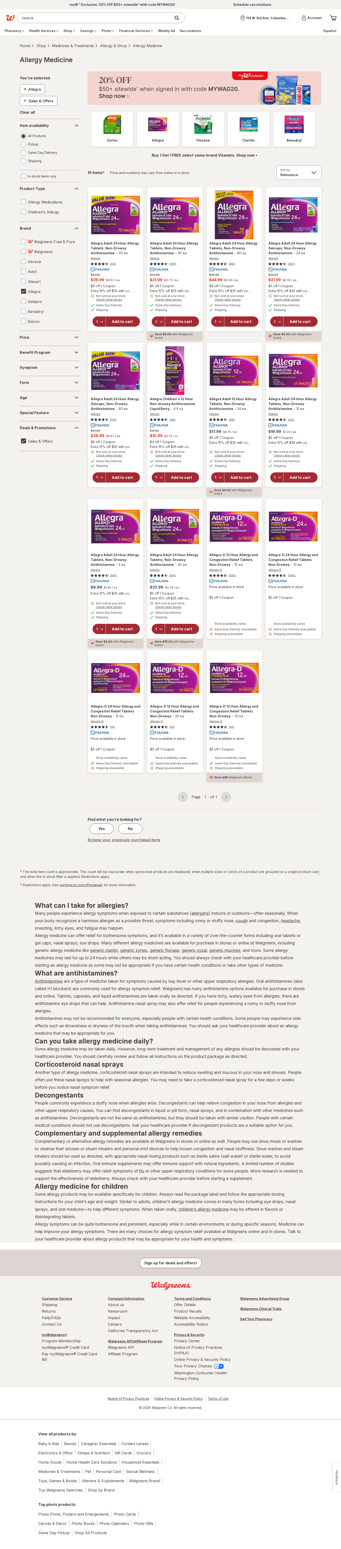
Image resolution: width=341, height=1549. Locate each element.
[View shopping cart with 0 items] (333, 17)
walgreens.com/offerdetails (81, 885)
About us (116, 1304)
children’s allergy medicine (203, 1209)
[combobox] (95, 18)
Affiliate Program (123, 1354)
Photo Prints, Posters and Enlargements (73, 1514)
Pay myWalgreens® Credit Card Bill (69, 1357)
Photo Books (83, 1523)
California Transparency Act (133, 1330)
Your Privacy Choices (193, 1366)
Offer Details (185, 1304)
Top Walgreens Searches (60, 1490)
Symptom (28, 367)
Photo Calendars (114, 1523)
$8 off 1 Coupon (103, 286)
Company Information (126, 1299)
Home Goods (49, 1462)
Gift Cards (123, 1453)
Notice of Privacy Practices (128, 1399)
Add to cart (122, 321)
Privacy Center (187, 1341)
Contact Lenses (134, 1443)
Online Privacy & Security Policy (202, 1359)
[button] (311, 17)
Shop (41, 45)
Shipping (49, 1304)
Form (24, 382)
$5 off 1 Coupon (162, 286)
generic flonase (164, 950)
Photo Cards (125, 1514)
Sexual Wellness (140, 1471)
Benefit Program (35, 352)
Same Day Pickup (54, 1532)
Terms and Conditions (192, 1299)
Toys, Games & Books (57, 1480)
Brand (25, 228)
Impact (114, 1317)
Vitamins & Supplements (103, 1480)
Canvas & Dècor (52, 1523)
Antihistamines (49, 981)
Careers (115, 1324)
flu (141, 1171)
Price (24, 337)
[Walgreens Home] (10, 18)
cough (242, 920)
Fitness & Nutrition (93, 1453)
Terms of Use (218, 1399)
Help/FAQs (51, 1317)
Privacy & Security (189, 1335)
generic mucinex (224, 950)
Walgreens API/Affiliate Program (135, 1341)
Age (23, 397)
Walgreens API (121, 1347)
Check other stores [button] (115, 300)
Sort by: (285, 170)
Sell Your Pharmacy (256, 1319)
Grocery (144, 1453)
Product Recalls (188, 1311)
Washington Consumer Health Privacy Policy (200, 1376)
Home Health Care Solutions (91, 1462)
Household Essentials (140, 1462)
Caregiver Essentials (98, 1443)
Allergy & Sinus (113, 45)
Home (25, 45)
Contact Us (51, 1324)
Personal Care (108, 1471)
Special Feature (34, 412)
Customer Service (57, 1299)
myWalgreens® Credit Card (65, 1347)
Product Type (32, 188)
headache (290, 920)
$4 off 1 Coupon (162, 442)
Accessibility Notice (191, 1324)
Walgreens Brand (144, 1480)
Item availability (34, 125)
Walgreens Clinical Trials (261, 1309)
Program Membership (61, 1341)
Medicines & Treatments (73, 45)
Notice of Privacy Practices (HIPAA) (198, 1350)
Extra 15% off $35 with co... (111, 291)
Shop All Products (90, 1532)
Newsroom (117, 1311)
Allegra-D (215, 570)
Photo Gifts (143, 1523)
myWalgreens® (54, 1335)
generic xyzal (194, 950)
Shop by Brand (101, 1490)
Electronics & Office (55, 1453)
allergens (200, 913)
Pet (88, 1471)
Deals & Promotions (38, 427)
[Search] (179, 17)
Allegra (95, 258)
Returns (49, 1311)
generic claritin (104, 950)
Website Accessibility (192, 1317)
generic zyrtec (134, 950)
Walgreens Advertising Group (264, 1299)
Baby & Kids (48, 1443)
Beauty (70, 1443)
